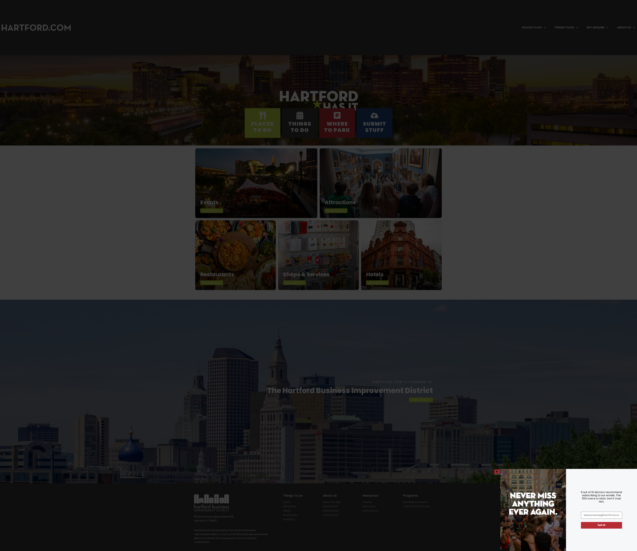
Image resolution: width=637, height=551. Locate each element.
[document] (318, 275)
